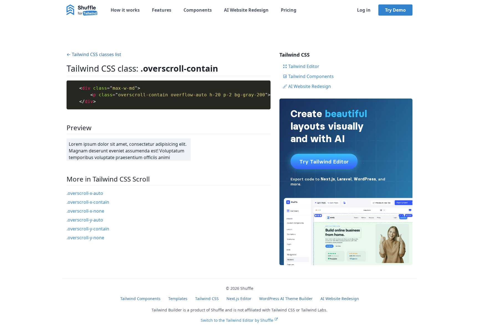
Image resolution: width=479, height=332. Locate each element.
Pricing (288, 10)
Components (198, 10)
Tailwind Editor (303, 66)
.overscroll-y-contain (88, 229)
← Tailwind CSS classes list (94, 54)
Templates (177, 298)
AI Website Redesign (246, 10)
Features (161, 10)
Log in (364, 10)
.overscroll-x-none (85, 211)
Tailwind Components (311, 76)
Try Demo (395, 10)
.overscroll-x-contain (88, 202)
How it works (125, 10)
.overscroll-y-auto (85, 220)
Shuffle (246, 288)
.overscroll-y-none (85, 238)
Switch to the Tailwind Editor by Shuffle (237, 320)
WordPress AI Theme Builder (286, 298)
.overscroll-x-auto (85, 193)
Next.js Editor (238, 298)
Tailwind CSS (207, 298)
